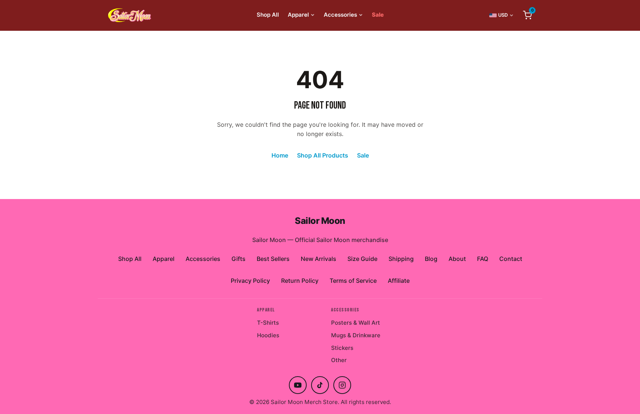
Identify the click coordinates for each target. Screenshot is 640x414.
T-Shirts (268, 322)
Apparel (298, 14)
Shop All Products (322, 155)
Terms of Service (353, 280)
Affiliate (399, 280)
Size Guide (362, 258)
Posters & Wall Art (355, 322)
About (457, 258)
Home (279, 155)
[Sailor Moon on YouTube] (298, 385)
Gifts (238, 258)
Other (339, 360)
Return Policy (300, 280)
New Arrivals (318, 258)
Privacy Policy (250, 280)
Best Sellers (273, 258)
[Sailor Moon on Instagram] (342, 385)
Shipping (401, 258)
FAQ (482, 258)
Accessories (340, 14)
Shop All (268, 14)
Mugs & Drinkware (355, 335)
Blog (431, 258)
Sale (378, 14)
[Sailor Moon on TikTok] (320, 385)
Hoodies (268, 335)
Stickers (342, 347)
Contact (510, 258)
